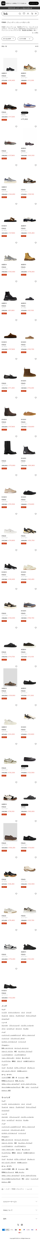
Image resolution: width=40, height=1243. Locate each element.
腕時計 (14, 1061)
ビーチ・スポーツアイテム (28, 1084)
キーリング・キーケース (21, 1048)
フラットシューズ (14, 1025)
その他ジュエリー (22, 1071)
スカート (11, 1015)
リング (4, 1067)
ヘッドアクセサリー (7, 1054)
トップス (4, 1012)
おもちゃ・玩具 (6, 1090)
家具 (27, 1077)
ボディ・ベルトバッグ (28, 1035)
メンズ (4, 1006)
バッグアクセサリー (20, 1054)
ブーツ (4, 1028)
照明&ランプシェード (8, 1080)
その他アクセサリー (29, 1061)
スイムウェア (5, 1019)
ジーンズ (28, 1012)
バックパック (5, 1038)
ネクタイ (18, 1058)
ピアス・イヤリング (20, 1067)
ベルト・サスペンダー (8, 1058)
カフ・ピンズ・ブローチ (9, 1071)
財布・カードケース (7, 1048)
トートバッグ (22, 1041)
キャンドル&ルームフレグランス (11, 1087)
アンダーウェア (20, 1015)
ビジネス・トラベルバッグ (9, 1041)
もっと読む (35, 32)
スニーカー (5, 1025)
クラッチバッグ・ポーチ (18, 1038)
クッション (21, 1077)
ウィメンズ (6, 1097)
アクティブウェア (31, 1015)
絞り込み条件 (7, 38)
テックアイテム (6, 1061)
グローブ (19, 1061)
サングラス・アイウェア (25, 1051)
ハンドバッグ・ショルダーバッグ (11, 1035)
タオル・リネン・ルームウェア (11, 1084)
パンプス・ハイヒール (27, 1025)
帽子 (15, 1051)
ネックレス (10, 1067)
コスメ (27, 1087)
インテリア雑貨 (6, 1077)
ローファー (19, 1028)
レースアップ (10, 1028)
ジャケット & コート (14, 1012)
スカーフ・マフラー (7, 1051)
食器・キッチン (19, 1080)
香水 (23, 1087)
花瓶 (13, 1077)
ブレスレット (31, 1067)
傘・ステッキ (26, 1058)
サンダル (25, 1028)
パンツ (23, 1012)
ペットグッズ (34, 1087)
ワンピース (5, 1015)
